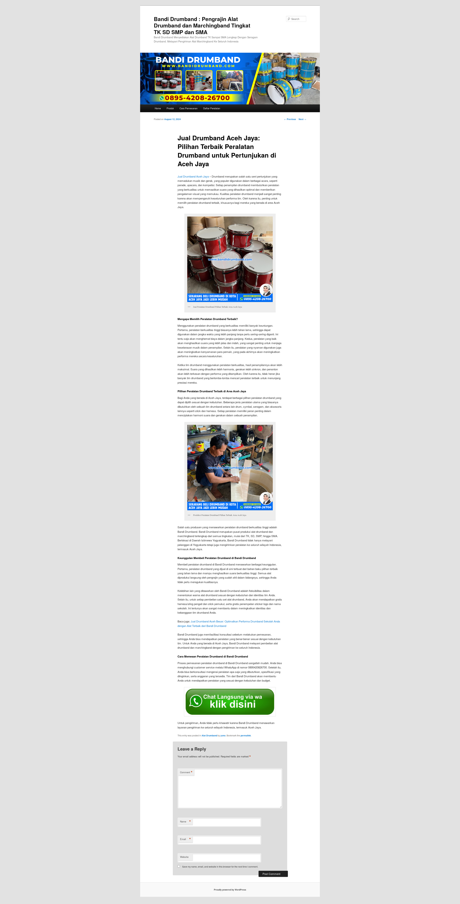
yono (223, 735)
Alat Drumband (209, 735)
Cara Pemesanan (188, 108)
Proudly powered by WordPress (230, 889)
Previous (290, 119)
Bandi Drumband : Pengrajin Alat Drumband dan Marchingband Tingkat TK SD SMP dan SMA (202, 25)
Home (158, 108)
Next (302, 119)
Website (184, 857)
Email (185, 839)
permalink (246, 735)
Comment (186, 772)
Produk (170, 108)
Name (185, 821)
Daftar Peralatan (211, 108)
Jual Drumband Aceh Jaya (193, 176)
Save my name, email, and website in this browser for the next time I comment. (220, 866)
